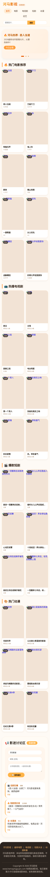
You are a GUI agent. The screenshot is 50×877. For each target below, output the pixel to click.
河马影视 (7, 847)
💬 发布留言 (16, 775)
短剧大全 (38, 847)
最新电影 (18, 847)
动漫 (42, 11)
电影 (16, 11)
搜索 (31, 23)
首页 (8, 11)
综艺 (25, 16)
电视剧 (25, 11)
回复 (8, 795)
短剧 (34, 11)
